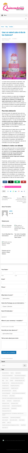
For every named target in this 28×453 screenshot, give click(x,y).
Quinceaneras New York (6, 411)
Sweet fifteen (23, 425)
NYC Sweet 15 (5, 395)
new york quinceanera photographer (18, 393)
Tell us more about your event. (10, 338)
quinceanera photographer (16, 405)
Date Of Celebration (7, 311)
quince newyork (5, 420)
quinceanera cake (16, 400)
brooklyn (11, 380)
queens (3, 400)
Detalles (11, 26)
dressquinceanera (5, 385)
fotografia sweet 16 (14, 388)
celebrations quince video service (17, 383)
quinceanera (9, 400)
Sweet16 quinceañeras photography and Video (10, 425)
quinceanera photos (5, 408)
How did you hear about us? (9, 330)
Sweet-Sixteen (21, 420)
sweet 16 (9, 422)
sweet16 (3, 422)
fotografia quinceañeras (15, 385)
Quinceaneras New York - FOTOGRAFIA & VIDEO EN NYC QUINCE (12, 414)
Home (2, 26)
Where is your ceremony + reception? (12, 320)
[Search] (25, 365)
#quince (12, 373)
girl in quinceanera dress (6, 390)
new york (14, 390)
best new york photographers (7, 375)
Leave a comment (5, 40)
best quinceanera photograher (20, 375)
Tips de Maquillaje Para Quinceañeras (7, 198)
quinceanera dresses (6, 405)
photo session (12, 395)
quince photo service (13, 420)
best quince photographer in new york (17, 378)
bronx (7, 380)
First (2, 275)
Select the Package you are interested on (13, 303)
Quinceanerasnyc (5, 417)
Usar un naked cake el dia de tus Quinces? (12, 186)
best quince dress (5, 378)
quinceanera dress (14, 403)
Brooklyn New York (5, 383)
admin (10, 211)
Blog (7, 26)
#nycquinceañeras (5, 373)
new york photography (6, 393)
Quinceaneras (13, 408)
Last (16, 275)
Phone (3, 287)
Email (3, 279)
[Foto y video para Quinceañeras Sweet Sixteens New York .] (14, 6)
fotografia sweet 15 (5, 388)
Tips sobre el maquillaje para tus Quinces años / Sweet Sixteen (20, 235)
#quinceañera (18, 373)
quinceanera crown (5, 403)
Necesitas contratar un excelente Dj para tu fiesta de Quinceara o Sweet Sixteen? (21, 199)
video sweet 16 (5, 427)
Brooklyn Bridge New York (19, 380)
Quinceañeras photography (15, 417)
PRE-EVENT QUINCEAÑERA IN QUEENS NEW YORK (12, 398)
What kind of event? (7, 295)
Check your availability (8, 352)
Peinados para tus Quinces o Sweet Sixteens (6, 252)
